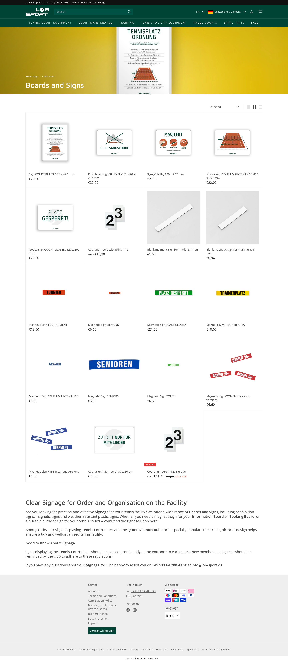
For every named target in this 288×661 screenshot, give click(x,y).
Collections (49, 76)
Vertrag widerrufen (102, 631)
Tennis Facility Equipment (164, 22)
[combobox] (93, 12)
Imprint (93, 623)
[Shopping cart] (260, 12)
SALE (255, 22)
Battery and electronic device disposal (102, 607)
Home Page (32, 76)
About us (94, 591)
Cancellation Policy (100, 600)
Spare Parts (234, 22)
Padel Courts (205, 22)
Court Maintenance (95, 22)
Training (126, 22)
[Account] (251, 12)
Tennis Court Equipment (50, 22)
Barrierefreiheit (98, 614)
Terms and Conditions (102, 596)
